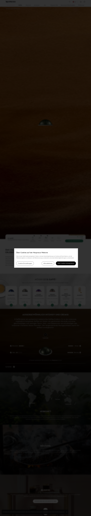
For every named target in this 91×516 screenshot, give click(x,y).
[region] (46, 258)
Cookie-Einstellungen (25, 263)
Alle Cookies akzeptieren (66, 263)
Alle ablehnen (47, 263)
